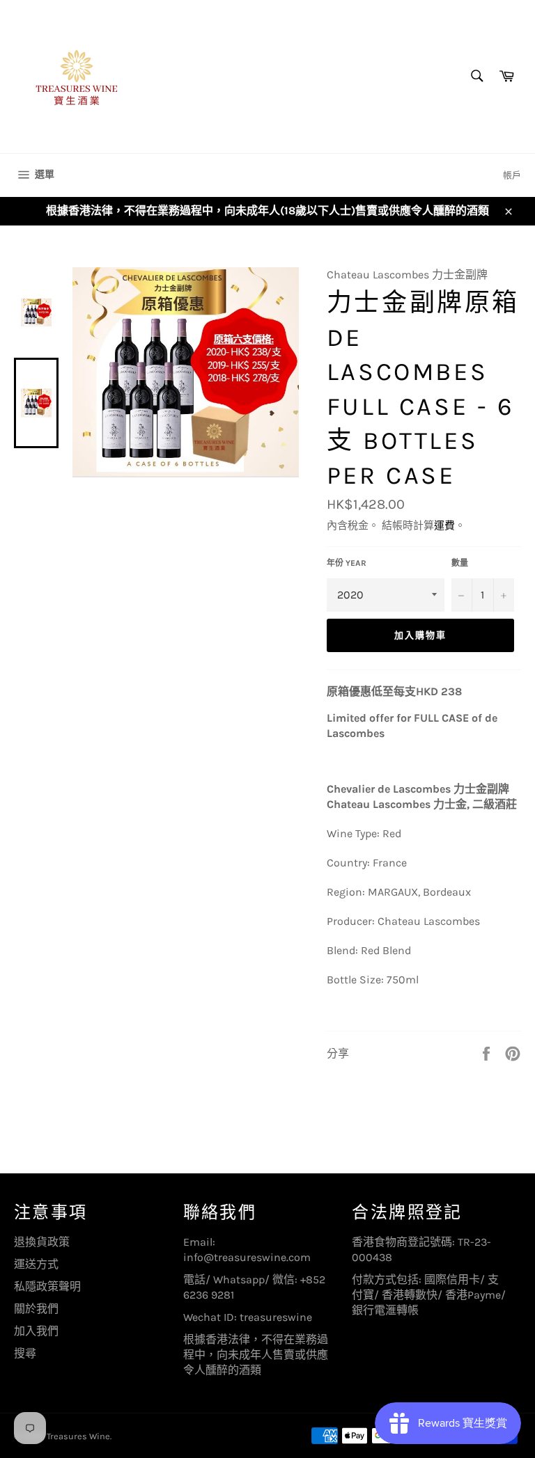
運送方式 (36, 1264)
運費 (444, 525)
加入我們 (36, 1331)
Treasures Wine (78, 1436)
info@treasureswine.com (247, 1257)
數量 (459, 563)
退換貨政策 (42, 1242)
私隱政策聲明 (47, 1286)
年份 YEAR (346, 563)
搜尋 (25, 1353)
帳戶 (512, 175)
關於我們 (36, 1308)
